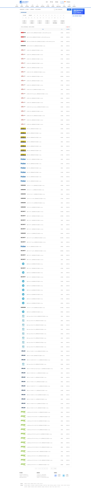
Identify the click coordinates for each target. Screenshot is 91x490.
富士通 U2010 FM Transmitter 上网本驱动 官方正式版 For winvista (37, 93)
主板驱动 (52, 6)
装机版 (56, 1)
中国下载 (65, 485)
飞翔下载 (68, 485)
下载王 (53, 486)
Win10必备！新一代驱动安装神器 (41, 474)
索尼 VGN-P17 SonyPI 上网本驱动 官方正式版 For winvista (36, 237)
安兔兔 (38, 483)
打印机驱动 (27, 6)
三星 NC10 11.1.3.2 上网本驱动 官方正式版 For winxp (35, 189)
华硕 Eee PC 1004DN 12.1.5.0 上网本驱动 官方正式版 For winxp (37, 390)
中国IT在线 (51, 485)
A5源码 (50, 486)
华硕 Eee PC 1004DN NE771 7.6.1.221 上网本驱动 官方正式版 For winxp (38, 386)
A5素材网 (29, 486)
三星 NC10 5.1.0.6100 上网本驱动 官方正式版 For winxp (36, 307)
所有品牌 (30, 15)
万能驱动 (21, 6)
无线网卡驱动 (58, 6)
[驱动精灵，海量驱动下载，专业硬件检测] (78, 11)
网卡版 (51, 1)
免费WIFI (29, 485)
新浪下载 (25, 485)
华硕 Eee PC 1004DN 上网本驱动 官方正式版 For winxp (36, 355)
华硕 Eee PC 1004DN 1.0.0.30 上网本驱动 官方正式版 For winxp (37, 381)
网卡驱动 (47, 6)
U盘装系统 (32, 486)
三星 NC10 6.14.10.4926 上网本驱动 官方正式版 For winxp (36, 198)
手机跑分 (68, 1)
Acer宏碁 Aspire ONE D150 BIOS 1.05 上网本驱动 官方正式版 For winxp (38, 416)
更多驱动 (74, 6)
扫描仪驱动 (42, 6)
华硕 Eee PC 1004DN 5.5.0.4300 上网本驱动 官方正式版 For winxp (37, 351)
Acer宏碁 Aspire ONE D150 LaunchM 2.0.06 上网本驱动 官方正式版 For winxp (39, 434)
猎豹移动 (25, 483)
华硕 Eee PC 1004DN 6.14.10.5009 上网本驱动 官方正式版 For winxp (38, 394)
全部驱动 (16, 6)
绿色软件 (55, 485)
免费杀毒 (32, 483)
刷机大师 (36, 486)
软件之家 (41, 483)
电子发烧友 (40, 485)
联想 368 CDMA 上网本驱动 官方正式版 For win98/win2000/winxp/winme (38, 37)
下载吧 (48, 485)
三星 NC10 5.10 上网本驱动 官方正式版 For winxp (35, 233)
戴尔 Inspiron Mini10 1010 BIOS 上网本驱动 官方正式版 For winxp (37, 316)
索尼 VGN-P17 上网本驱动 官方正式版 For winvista (35, 211)
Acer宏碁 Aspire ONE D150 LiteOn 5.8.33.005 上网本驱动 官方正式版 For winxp (39, 442)
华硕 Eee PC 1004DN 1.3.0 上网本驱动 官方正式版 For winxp (36, 377)
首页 (47, 1)
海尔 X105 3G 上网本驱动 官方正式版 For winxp (34, 159)
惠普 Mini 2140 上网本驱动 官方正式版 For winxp (35, 272)
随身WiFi (35, 483)
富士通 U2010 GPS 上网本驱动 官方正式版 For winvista (36, 89)
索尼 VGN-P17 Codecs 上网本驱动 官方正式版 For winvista (36, 242)
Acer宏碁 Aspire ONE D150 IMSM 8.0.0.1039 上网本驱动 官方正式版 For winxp (39, 447)
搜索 (69, 9)
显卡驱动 (32, 6)
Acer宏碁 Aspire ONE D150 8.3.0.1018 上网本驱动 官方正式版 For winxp (38, 429)
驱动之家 (29, 483)
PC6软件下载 (45, 485)
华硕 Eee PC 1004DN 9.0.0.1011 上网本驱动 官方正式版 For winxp (37, 403)
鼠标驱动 (37, 6)
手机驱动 (64, 6)
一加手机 (61, 485)
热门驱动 (62, 1)
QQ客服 (67, 474)
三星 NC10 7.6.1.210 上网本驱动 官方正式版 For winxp (35, 185)
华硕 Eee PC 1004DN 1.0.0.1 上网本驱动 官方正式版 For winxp (37, 399)
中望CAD (58, 486)
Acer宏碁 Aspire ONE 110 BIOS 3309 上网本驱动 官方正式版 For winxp (38, 425)
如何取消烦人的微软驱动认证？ (23, 474)
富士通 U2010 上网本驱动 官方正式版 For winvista (35, 50)
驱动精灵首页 (22, 9)
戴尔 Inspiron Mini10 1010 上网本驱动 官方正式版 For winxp (36, 320)
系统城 (56, 486)
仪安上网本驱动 (38, 9)
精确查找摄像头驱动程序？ (23, 477)
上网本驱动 (32, 9)
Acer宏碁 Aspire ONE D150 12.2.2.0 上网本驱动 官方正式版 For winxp (38, 464)
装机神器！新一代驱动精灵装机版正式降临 (43, 477)
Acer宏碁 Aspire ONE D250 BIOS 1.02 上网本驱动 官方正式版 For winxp (38, 412)
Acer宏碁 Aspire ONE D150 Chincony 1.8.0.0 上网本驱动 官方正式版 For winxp (39, 438)
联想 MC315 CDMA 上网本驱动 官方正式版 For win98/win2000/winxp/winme (39, 32)
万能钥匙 (43, 486)
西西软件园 (39, 486)
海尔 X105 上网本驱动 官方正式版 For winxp (34, 163)
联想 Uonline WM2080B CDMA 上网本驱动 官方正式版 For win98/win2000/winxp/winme (41, 41)
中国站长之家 (47, 486)
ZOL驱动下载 (36, 485)
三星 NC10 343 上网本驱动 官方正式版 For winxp (35, 207)
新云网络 (25, 486)
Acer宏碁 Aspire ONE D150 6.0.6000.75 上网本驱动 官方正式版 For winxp (38, 451)
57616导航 (58, 485)
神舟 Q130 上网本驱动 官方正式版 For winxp (34, 128)
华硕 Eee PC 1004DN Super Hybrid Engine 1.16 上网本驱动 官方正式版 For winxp (40, 368)
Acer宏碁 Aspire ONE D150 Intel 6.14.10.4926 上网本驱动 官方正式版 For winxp (39, 460)
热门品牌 (24, 15)
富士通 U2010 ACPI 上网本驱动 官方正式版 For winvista (36, 115)
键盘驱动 (69, 6)
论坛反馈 (59, 474)
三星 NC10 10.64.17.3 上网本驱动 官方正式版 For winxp (36, 194)
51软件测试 (32, 485)
